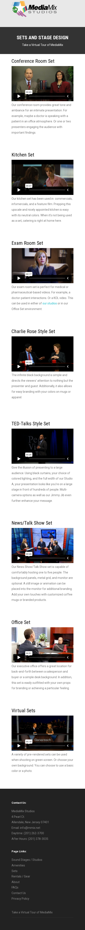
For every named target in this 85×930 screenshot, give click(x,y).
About (16, 882)
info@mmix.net (30, 827)
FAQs (15, 887)
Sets (15, 871)
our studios (49, 303)
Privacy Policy (20, 898)
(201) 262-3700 (34, 833)
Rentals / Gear (21, 876)
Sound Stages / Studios (27, 859)
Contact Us (19, 893)
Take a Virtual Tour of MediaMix (42, 45)
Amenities (18, 865)
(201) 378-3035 (38, 838)
